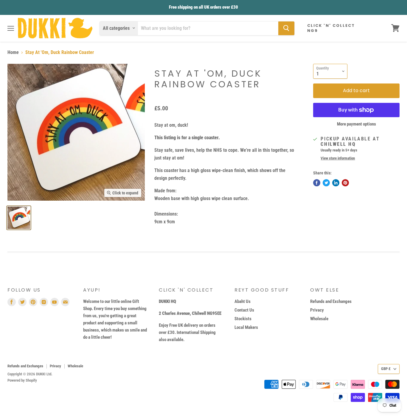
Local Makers (246, 327)
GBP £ (386, 368)
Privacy (317, 310)
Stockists (242, 318)
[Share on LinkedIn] (335, 182)
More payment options (356, 124)
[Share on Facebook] (316, 182)
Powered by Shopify (22, 380)
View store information (338, 158)
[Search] (286, 28)
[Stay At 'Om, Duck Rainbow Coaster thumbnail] (19, 218)
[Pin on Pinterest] (345, 182)
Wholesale (319, 318)
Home (13, 52)
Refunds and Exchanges (331, 301)
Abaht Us (242, 301)
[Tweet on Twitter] (326, 182)
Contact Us (244, 310)
